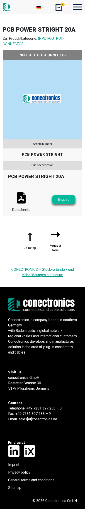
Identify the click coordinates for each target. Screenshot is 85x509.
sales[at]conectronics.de (37, 419)
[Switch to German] (38, 7)
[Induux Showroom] (27, 451)
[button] (30, 239)
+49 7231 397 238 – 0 (44, 408)
